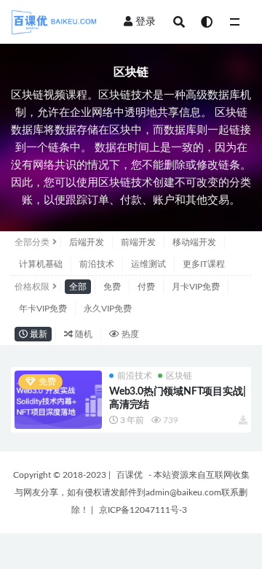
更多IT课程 (204, 264)
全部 (78, 286)
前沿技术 (96, 264)
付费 (146, 286)
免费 (112, 286)
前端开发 (138, 242)
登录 (145, 22)
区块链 (179, 375)
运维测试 (148, 264)
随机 (82, 334)
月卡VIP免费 (196, 286)
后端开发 (86, 242)
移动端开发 (194, 242)
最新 (37, 334)
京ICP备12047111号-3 (143, 510)
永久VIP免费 (108, 308)
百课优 (129, 475)
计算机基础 (41, 264)
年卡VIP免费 (43, 308)
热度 (129, 334)
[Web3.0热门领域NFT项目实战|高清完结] (58, 400)
